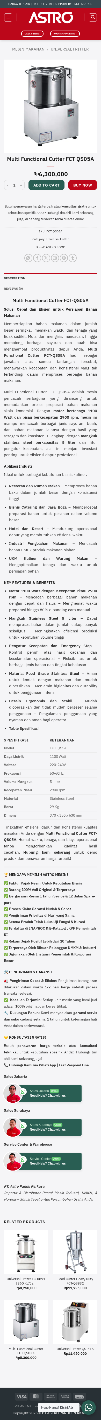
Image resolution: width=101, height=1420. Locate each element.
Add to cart (46, 185)
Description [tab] (15, 278)
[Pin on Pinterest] (64, 258)
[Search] (93, 17)
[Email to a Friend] (55, 258)
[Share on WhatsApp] (28, 258)
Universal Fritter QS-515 (75, 1349)
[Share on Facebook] (37, 258)
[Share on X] (46, 258)
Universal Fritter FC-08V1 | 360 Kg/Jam (26, 1281)
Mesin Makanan (28, 49)
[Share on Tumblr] (73, 258)
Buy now (82, 185)
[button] (8, 17)
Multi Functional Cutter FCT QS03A (26, 1351)
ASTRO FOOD (55, 247)
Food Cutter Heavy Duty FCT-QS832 (75, 1281)
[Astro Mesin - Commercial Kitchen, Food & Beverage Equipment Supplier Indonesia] (50, 17)
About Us (23, 1406)
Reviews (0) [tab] (13, 288)
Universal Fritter (70, 49)
